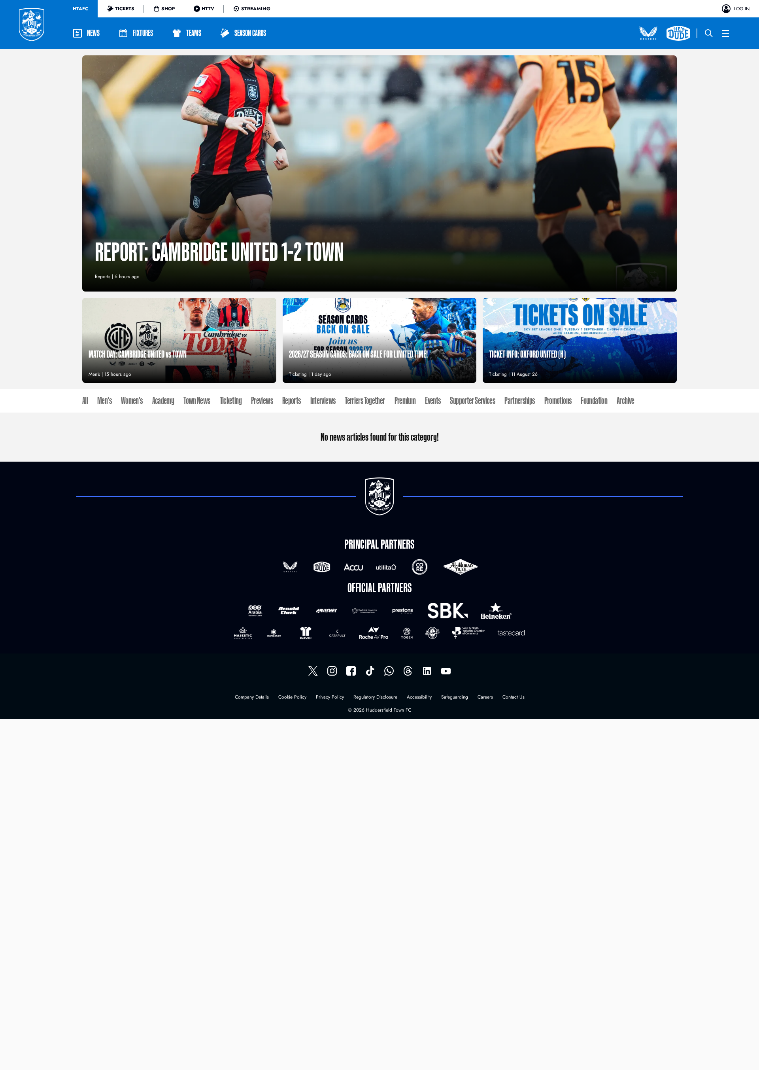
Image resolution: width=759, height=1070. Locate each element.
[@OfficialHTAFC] (446, 671)
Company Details (252, 698)
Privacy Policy (330, 698)
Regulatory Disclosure (375, 698)
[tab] (80, 8)
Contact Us (513, 698)
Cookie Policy (292, 698)
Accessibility (419, 698)
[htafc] (351, 671)
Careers (485, 698)
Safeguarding (454, 698)
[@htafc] (313, 671)
